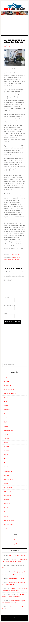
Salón (6, 434)
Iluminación (7, 491)
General (17, 256)
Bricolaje (6, 381)
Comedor (7, 410)
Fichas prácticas (9, 479)
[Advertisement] (14, 26)
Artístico (6, 446)
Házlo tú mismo (9, 512)
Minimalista (7, 459)
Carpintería (7, 385)
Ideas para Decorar (14, 6)
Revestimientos (9, 524)
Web (5, 313)
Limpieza (17, 259)
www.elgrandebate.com (11, 540)
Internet (6, 516)
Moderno (7, 463)
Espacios (7, 397)
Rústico (6, 475)
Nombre (7, 297)
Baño (5, 401)
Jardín (6, 418)
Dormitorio (7, 414)
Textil (5, 528)
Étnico (6, 454)
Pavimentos (7, 495)
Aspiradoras (16, 257)
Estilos (6, 442)
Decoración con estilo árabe (17, 555)
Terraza (6, 438)
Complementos (15, 254)
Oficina (6, 426)
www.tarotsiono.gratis (10, 544)
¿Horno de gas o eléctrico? (17, 578)
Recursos (7, 504)
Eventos (6, 508)
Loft (5, 422)
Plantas (6, 499)
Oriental (6, 467)
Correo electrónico (10, 305)
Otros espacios (8, 430)
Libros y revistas (9, 520)
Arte (5, 377)
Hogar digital (8, 487)
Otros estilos (8, 471)
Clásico (6, 450)
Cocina (6, 405)
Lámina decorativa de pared (10, 568)
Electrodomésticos (9, 256)
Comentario (8, 280)
